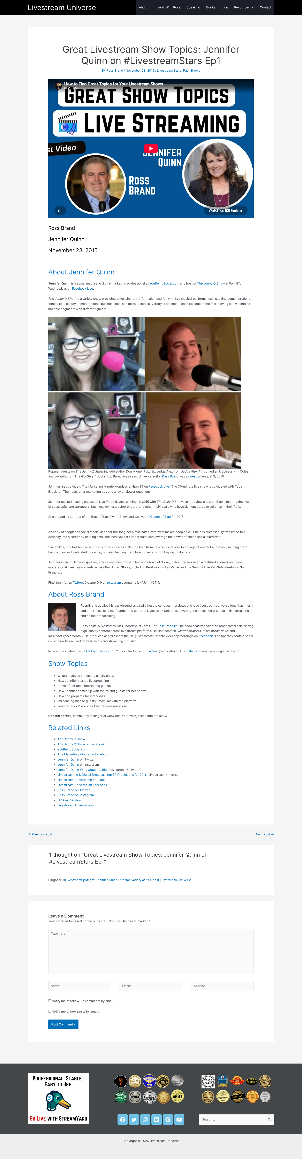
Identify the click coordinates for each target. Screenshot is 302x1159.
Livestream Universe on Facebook (82, 785)
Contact (265, 7)
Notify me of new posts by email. (75, 1011)
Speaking (193, 7)
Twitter (78, 582)
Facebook (206, 636)
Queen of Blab (160, 517)
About (143, 7)
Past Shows (191, 70)
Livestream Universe (62, 7)
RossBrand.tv (166, 626)
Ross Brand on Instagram (76, 795)
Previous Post (40, 834)
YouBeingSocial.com (164, 283)
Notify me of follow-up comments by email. (83, 1001)
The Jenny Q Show (71, 739)
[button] (149, 7)
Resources (242, 7)
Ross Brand (170, 476)
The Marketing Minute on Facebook (83, 754)
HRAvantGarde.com (100, 651)
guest (192, 476)
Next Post (265, 834)
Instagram (113, 582)
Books (210, 7)
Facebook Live (82, 288)
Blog (224, 7)
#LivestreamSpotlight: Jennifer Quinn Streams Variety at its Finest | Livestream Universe (127, 880)
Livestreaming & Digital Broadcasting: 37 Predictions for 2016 (102, 775)
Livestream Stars (169, 70)
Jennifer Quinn (68, 759)
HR (69, 800)
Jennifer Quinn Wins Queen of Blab (83, 770)
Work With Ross (169, 7)
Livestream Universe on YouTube (82, 780)
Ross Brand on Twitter (74, 790)
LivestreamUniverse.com (76, 805)
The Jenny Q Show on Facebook (81, 744)
